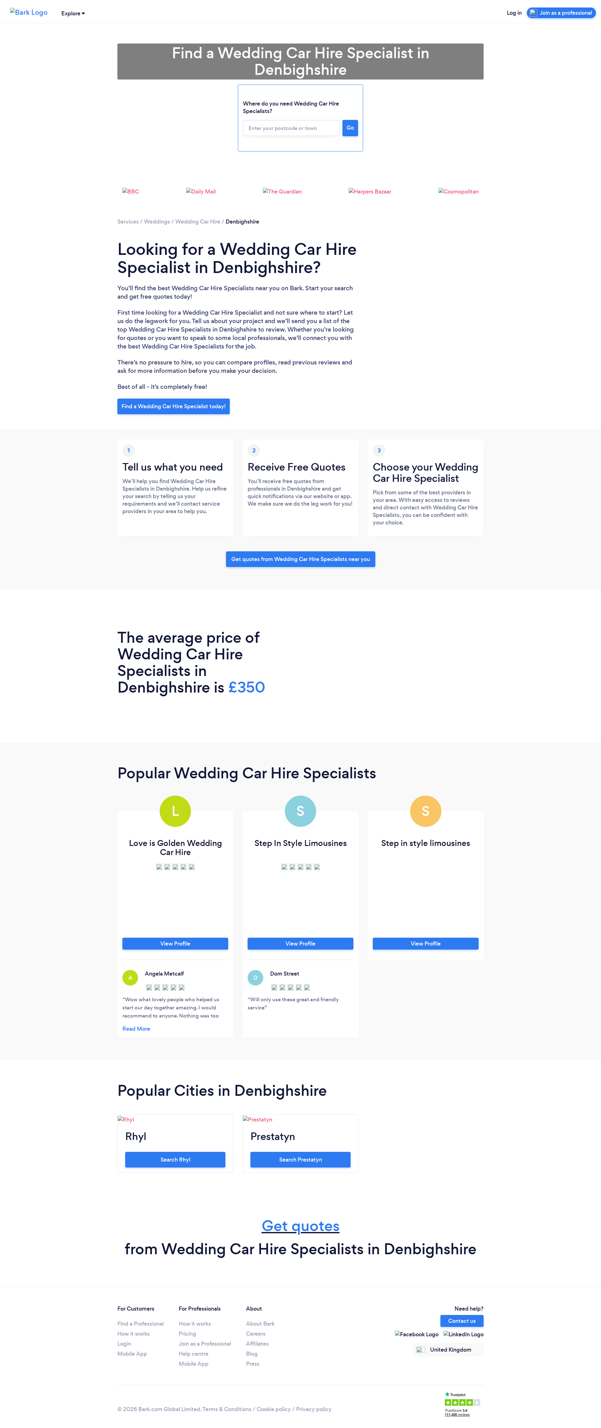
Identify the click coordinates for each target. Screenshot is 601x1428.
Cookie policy (274, 1409)
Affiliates (257, 1344)
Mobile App (132, 1354)
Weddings (157, 221)
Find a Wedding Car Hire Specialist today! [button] (173, 406)
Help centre (193, 1354)
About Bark (260, 1323)
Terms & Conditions (227, 1409)
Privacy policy (313, 1409)
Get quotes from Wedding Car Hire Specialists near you (300, 559)
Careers (255, 1334)
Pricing (187, 1334)
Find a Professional (140, 1323)
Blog (252, 1354)
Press (252, 1364)
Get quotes (301, 1225)
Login (124, 1344)
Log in (514, 13)
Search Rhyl (175, 1159)
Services (128, 221)
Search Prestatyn (300, 1159)
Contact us (462, 1321)
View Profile (175, 943)
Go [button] (350, 127)
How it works (133, 1334)
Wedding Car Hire (197, 221)
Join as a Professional (205, 1344)
